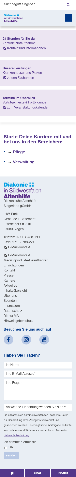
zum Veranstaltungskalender (27, 107)
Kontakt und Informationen (26, 48)
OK (10, 447)
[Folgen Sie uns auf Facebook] (8, 339)
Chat (37, 473)
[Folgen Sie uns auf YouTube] (44, 339)
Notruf (63, 473)
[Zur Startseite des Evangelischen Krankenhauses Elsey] (13, 18)
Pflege (19, 151)
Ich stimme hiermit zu (20, 442)
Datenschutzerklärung (16, 435)
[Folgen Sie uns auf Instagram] (26, 339)
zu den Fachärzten (20, 78)
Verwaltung (23, 161)
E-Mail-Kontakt (19, 247)
